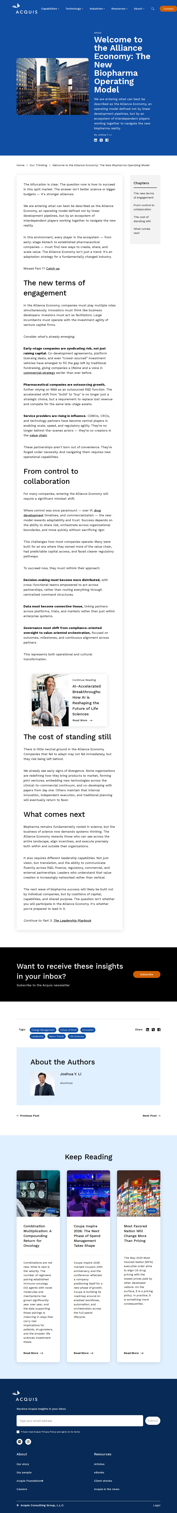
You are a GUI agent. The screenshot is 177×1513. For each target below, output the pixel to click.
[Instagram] (28, 1442)
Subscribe (146, 974)
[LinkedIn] (19, 1442)
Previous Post (29, 1115)
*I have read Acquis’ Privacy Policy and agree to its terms (50, 1432)
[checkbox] (18, 1431)
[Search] (153, 8)
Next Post (150, 1115)
